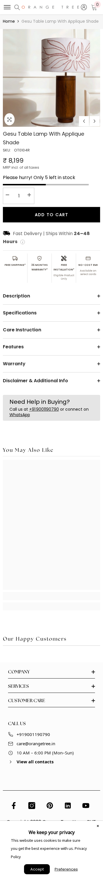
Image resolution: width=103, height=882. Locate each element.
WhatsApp (19, 415)
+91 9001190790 (44, 409)
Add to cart (51, 215)
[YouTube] (86, 805)
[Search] (17, 7)
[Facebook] (14, 805)
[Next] (95, 121)
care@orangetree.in (36, 743)
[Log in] (84, 7)
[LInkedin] (68, 805)
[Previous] (84, 121)
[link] (51, 596)
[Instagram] (32, 805)
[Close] (98, 826)
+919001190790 (33, 734)
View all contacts (35, 761)
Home (9, 21)
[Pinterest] (50, 805)
